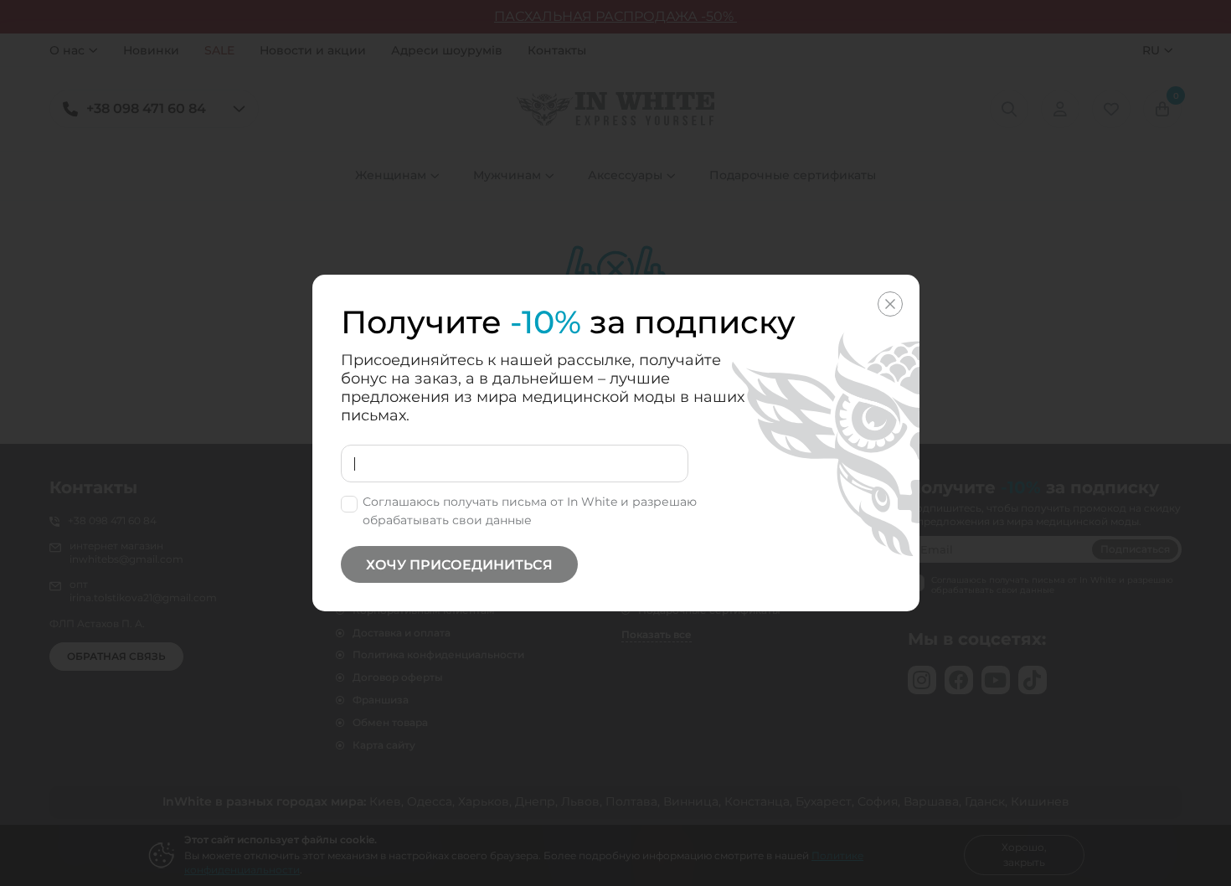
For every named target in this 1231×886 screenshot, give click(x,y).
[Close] (890, 304)
